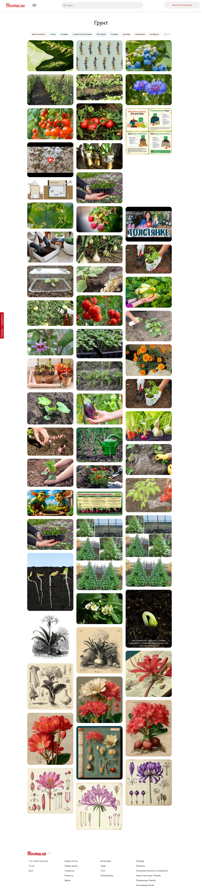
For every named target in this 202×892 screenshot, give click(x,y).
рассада (126, 34)
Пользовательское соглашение (152, 871)
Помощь (140, 861)
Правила (140, 866)
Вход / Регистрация (182, 5)
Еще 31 (167, 34)
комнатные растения (82, 34)
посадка (64, 34)
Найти (131, 5)
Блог (31, 871)
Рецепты (69, 875)
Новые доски (71, 866)
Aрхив (67, 880)
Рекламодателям (145, 885)
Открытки (69, 871)
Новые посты (71, 861)
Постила (15, 5)
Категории (105, 861)
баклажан (101, 34)
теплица (114, 34)
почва (53, 34)
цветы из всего (38, 34)
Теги (102, 871)
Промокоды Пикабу (146, 880)
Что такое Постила (38, 861)
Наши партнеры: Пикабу (148, 875)
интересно (154, 34)
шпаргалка (140, 34)
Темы (103, 866)
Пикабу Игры (106, 875)
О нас (31, 866)
